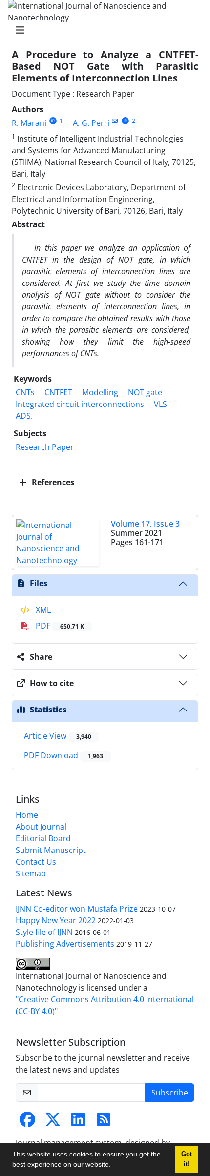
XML (42, 610)
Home (27, 815)
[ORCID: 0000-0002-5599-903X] (53, 121)
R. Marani (29, 123)
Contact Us (36, 861)
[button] (114, 1165)
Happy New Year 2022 (56, 920)
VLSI (161, 404)
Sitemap (31, 873)
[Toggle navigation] (102, 30)
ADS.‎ (24, 415)
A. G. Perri (91, 123)
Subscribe (169, 1092)
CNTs (25, 392)
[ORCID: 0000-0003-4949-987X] (125, 121)
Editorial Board (43, 838)
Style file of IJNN (44, 932)
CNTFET (58, 392)
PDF (59, 625)
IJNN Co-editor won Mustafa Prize (77, 908)
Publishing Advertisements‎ (65, 943)
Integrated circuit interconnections (80, 404)
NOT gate (145, 392)
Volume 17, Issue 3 (145, 523)
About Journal (41, 826)
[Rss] (103, 1122)
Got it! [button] (186, 1159)
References (52, 482)
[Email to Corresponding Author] (115, 121)
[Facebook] (27, 1122)
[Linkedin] (78, 1122)
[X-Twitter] (52, 1122)
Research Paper (45, 447)
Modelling (100, 392)
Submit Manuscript (51, 850)
